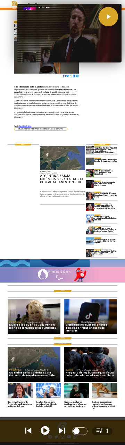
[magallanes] (90, 161)
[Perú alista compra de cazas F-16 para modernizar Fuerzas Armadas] (90, 241)
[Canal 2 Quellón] (62, 266)
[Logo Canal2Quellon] (14, 6)
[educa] (90, 184)
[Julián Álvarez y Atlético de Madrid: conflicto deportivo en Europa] (90, 207)
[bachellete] (90, 218)
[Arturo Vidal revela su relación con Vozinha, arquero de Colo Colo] (90, 253)
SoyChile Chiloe (25, 126)
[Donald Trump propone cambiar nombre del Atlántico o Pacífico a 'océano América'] (90, 230)
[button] (40, 129)
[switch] (80, 431)
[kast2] (90, 195)
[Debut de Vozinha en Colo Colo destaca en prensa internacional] (90, 173)
